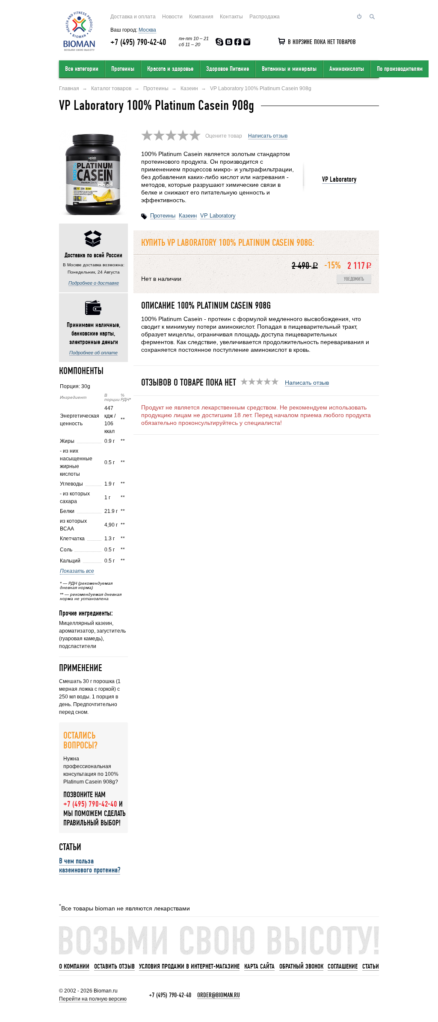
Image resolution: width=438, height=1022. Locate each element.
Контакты (231, 17)
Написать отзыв (267, 136)
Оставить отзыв (114, 966)
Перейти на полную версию (93, 999)
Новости (172, 17)
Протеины (122, 69)
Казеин (188, 215)
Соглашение (343, 966)
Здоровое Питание (227, 69)
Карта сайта (259, 966)
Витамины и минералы (289, 69)
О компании (74, 966)
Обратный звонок (301, 966)
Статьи (370, 966)
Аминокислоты (346, 69)
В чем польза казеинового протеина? (89, 865)
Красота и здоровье (170, 69)
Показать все (77, 571)
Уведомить (354, 279)
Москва (147, 30)
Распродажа (264, 17)
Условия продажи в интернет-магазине (189, 966)
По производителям (400, 69)
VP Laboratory (339, 179)
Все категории (81, 69)
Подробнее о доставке (93, 283)
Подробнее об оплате (93, 352)
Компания (201, 17)
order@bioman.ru (218, 995)
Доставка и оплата (133, 17)
